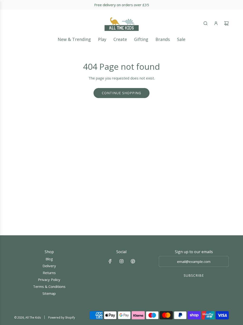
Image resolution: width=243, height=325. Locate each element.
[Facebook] (110, 261)
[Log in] (216, 23)
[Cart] (226, 23)
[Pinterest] (133, 261)
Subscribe (194, 275)
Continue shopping (121, 93)
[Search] (205, 23)
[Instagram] (121, 261)
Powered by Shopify (61, 317)
